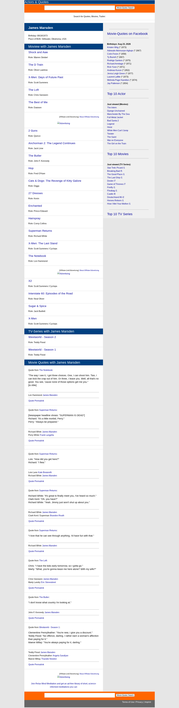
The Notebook (37, 255)
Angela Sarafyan (60, 655)
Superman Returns (40, 230)
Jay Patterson (113, 83)
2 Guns (32, 130)
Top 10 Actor (116, 94)
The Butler (34, 155)
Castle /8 (111, 194)
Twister (110, 134)
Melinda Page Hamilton (118, 80)
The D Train (35, 64)
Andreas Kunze (114, 70)
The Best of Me (38, 102)
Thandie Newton (49, 659)
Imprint (148, 702)
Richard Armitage (115, 64)
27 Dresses (35, 193)
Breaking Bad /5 (114, 171)
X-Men (32, 318)
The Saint (111, 137)
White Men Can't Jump (117, 130)
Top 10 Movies (118, 154)
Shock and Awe (38, 52)
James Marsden (50, 395)
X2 (30, 280)
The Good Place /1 (116, 174)
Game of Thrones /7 (116, 184)
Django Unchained (116, 111)
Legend (110, 124)
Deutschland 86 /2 (115, 197)
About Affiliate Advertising (89, 117)
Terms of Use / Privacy (132, 702)
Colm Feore (112, 54)
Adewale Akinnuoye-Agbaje (120, 50)
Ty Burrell (111, 57)
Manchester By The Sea (118, 114)
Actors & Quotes (37, 2)
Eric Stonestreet (48, 582)
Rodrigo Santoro (115, 60)
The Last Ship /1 (114, 177)
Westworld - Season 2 (42, 336)
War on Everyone (115, 140)
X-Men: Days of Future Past (45, 77)
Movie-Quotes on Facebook (127, 33)
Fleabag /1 (112, 191)
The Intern (112, 107)
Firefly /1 (111, 187)
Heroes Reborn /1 (115, 200)
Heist (109, 127)
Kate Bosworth (45, 472)
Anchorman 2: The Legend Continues (51, 143)
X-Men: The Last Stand (42, 243)
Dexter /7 (111, 181)
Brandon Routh (57, 515)
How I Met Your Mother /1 (119, 204)
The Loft (33, 89)
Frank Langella (47, 435)
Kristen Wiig (112, 47)
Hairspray (34, 218)
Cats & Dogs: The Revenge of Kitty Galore (54, 180)
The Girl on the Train (116, 143)
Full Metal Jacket (115, 117)
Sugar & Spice (37, 305)
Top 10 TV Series (119, 214)
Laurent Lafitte (113, 77)
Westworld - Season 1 (42, 349)
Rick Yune (112, 67)
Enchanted (35, 205)
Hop (31, 168)
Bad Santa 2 (113, 121)
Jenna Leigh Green (116, 73)
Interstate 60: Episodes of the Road (50, 293)
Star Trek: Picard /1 (116, 168)
